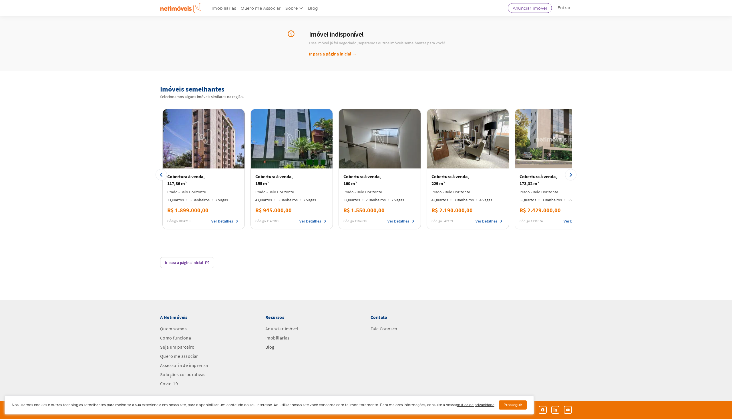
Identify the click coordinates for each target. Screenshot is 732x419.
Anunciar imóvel (530, 9)
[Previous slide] (161, 174)
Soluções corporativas (182, 374)
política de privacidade (475, 405)
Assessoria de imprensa (184, 365)
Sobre (291, 9)
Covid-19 (169, 383)
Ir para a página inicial (333, 54)
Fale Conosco (384, 328)
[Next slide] (570, 174)
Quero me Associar (261, 9)
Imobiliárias (224, 9)
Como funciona (175, 338)
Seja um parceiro (177, 347)
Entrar (564, 8)
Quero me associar (179, 356)
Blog (313, 9)
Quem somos (173, 328)
